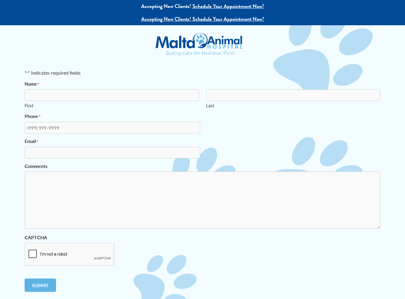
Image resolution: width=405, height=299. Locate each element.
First (29, 105)
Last (210, 105)
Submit (40, 285)
